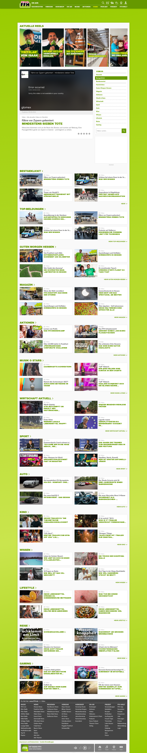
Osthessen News (52, 709)
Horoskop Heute (80, 707)
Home (99, 749)
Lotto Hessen (109, 723)
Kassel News (38, 716)
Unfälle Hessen (66, 711)
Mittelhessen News (53, 711)
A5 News (64, 716)
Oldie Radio (24, 718)
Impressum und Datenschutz (29, 742)
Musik (77, 7)
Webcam (121, 2)
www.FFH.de (33, 701)
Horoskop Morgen (81, 709)
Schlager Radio (25, 721)
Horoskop (59, 7)
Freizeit (113, 7)
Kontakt (120, 711)
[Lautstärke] (75, 748)
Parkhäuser (65, 723)
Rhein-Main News (52, 714)
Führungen (121, 718)
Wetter (116, 2)
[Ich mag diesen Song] (81, 748)
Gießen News (38, 723)
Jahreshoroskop (80, 716)
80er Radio (24, 709)
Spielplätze (108, 709)
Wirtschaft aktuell (35, 398)
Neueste (99, 75)
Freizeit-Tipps (109, 718)
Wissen (98, 115)
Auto (97, 108)
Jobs (119, 716)
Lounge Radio (25, 726)
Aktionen (86, 7)
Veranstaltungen (110, 707)
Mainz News (37, 714)
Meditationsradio (26, 730)
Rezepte (107, 711)
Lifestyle (99, 118)
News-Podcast (93, 721)
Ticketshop (108, 721)
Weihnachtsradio (26, 728)
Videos (91, 711)
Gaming (98, 125)
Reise (98, 121)
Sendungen (92, 707)
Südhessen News (52, 716)
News (36, 704)
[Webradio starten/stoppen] (85, 748)
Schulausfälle (66, 728)
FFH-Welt (123, 7)
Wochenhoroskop (80, 711)
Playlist (107, 2)
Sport (98, 105)
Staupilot (112, 2)
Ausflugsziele (109, 716)
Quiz (106, 733)
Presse (120, 721)
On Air (69, 7)
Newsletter (121, 709)
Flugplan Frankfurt (67, 726)
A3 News (64, 714)
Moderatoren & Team (95, 716)
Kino (97, 111)
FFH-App (120, 707)
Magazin (99, 91)
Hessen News (38, 707)
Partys (107, 735)
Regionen (51, 704)
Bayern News (38, 728)
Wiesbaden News (39, 711)
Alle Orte (36, 735)
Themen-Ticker (94, 723)
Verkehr (49, 7)
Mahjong (107, 728)
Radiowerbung (122, 723)
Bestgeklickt (100, 78)
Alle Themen (38, 737)
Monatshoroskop (80, 714)
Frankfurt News (38, 709)
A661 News (65, 718)
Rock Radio (24, 716)
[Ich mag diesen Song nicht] (89, 748)
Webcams (92, 714)
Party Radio (24, 723)
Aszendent (78, 721)
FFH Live (23, 707)
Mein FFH (125, 2)
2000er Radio (25, 714)
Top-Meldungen (31, 209)
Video (95, 7)
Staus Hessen (66, 707)
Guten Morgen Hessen (103, 88)
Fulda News (37, 726)
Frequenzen (121, 714)
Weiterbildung (122, 726)
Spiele (106, 726)
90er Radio (24, 711)
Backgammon (109, 730)
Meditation (108, 714)
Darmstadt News (39, 718)
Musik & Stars (100, 98)
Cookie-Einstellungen (47, 742)
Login (119, 728)
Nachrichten (37, 7)
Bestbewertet (100, 81)
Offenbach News (39, 721)
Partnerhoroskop (80, 718)
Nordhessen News (52, 707)
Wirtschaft (99, 101)
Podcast (104, 7)
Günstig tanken (66, 721)
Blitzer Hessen (66, 709)
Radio (23, 704)
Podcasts (92, 718)
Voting (91, 726)
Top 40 (23, 733)
